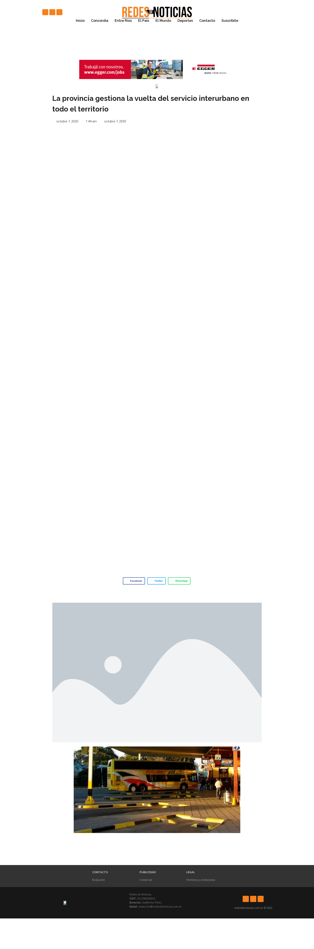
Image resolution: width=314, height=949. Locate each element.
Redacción (98, 880)
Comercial (145, 880)
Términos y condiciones (200, 880)
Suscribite (230, 21)
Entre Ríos (123, 21)
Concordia (99, 21)
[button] (134, 581)
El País (143, 21)
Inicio (80, 21)
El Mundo (163, 21)
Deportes (185, 21)
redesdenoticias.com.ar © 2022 (253, 908)
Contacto (207, 21)
